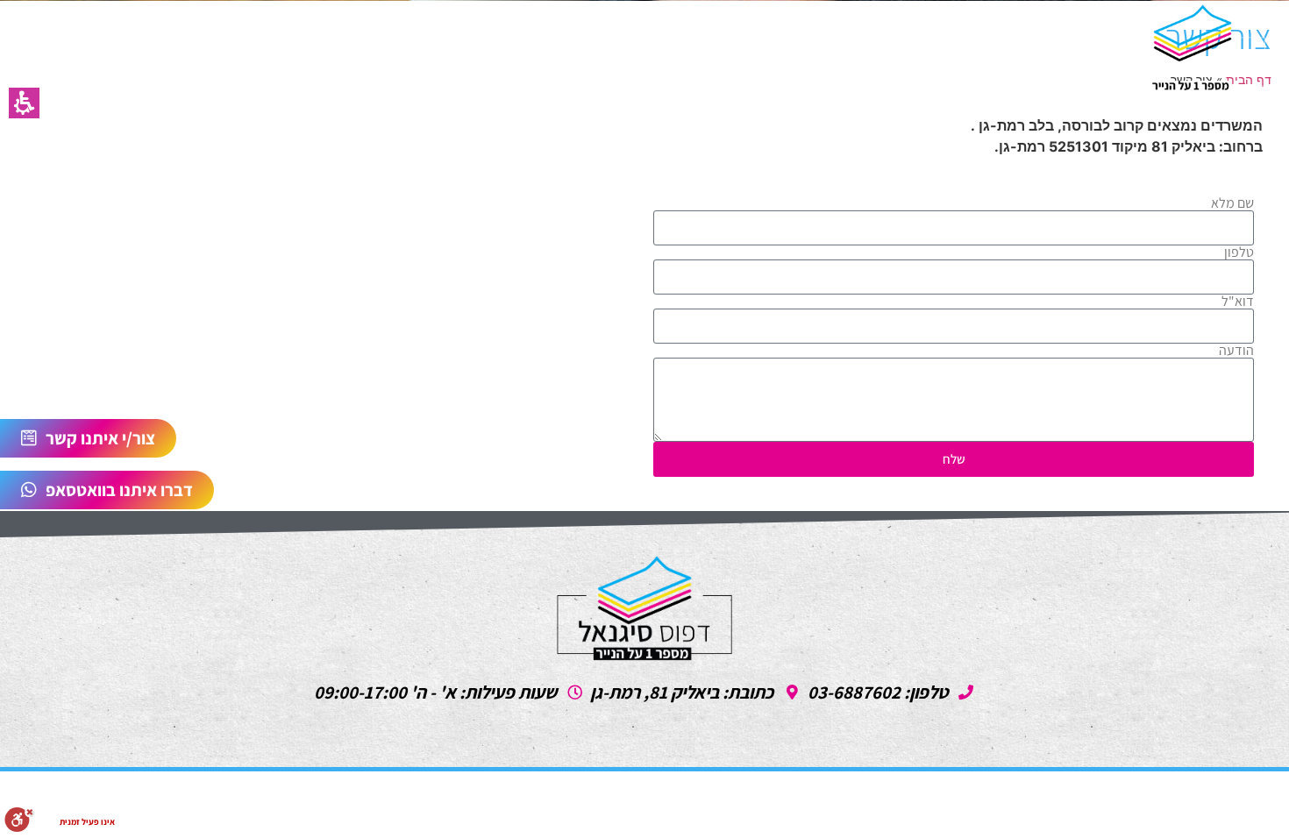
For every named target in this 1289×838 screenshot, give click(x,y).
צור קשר (341, 48)
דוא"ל (1237, 302)
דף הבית (1033, 48)
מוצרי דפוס (532, 48)
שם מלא (1232, 203)
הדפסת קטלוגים (788, 48)
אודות (256, 48)
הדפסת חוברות (653, 48)
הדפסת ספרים (921, 48)
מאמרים (432, 48)
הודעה (1236, 351)
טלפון (1239, 252)
